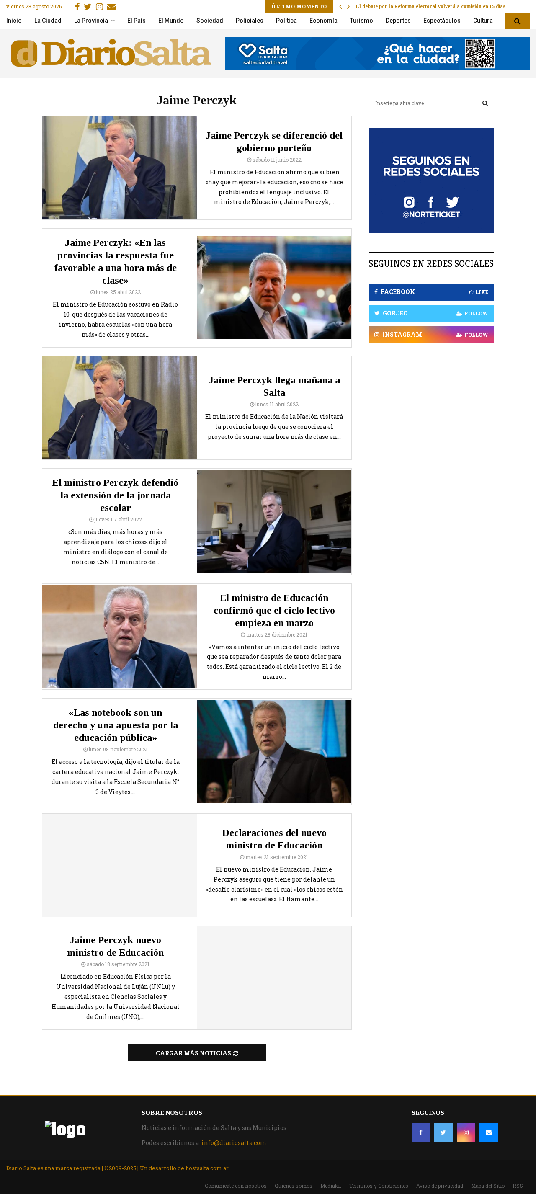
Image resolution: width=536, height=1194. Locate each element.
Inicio (14, 20)
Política (286, 20)
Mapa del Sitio (488, 1185)
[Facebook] (421, 1132)
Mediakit (330, 1185)
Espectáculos (442, 20)
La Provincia (91, 20)
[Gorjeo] (443, 1132)
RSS (518, 1185)
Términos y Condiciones (378, 1185)
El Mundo (171, 20)
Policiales (249, 20)
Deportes (398, 20)
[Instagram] (466, 1132)
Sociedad (209, 20)
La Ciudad (48, 20)
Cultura (483, 20)
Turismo (361, 20)
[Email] (488, 1132)
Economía (323, 20)
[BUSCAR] (485, 103)
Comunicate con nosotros (236, 1185)
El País (136, 20)
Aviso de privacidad (439, 1185)
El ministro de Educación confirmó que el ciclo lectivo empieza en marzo (274, 610)
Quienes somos (293, 1185)
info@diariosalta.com (234, 1143)
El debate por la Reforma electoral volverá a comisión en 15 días (430, 6)
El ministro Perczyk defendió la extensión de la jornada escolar (115, 495)
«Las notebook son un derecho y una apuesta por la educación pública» (115, 725)
